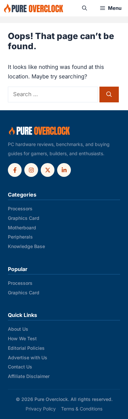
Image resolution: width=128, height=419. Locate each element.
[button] (84, 8)
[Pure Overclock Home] (39, 131)
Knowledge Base (26, 246)
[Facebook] (15, 170)
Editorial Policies (26, 348)
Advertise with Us (27, 357)
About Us (18, 329)
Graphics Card (23, 218)
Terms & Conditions (81, 408)
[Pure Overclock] (33, 8)
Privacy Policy (41, 408)
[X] (47, 170)
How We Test (22, 338)
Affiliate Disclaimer (29, 376)
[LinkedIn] (64, 170)
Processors (20, 208)
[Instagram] (31, 170)
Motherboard (22, 227)
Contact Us (20, 366)
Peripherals (20, 237)
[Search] (109, 94)
